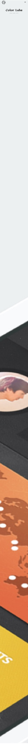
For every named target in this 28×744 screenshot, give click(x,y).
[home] (3, 2)
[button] (25, 2)
